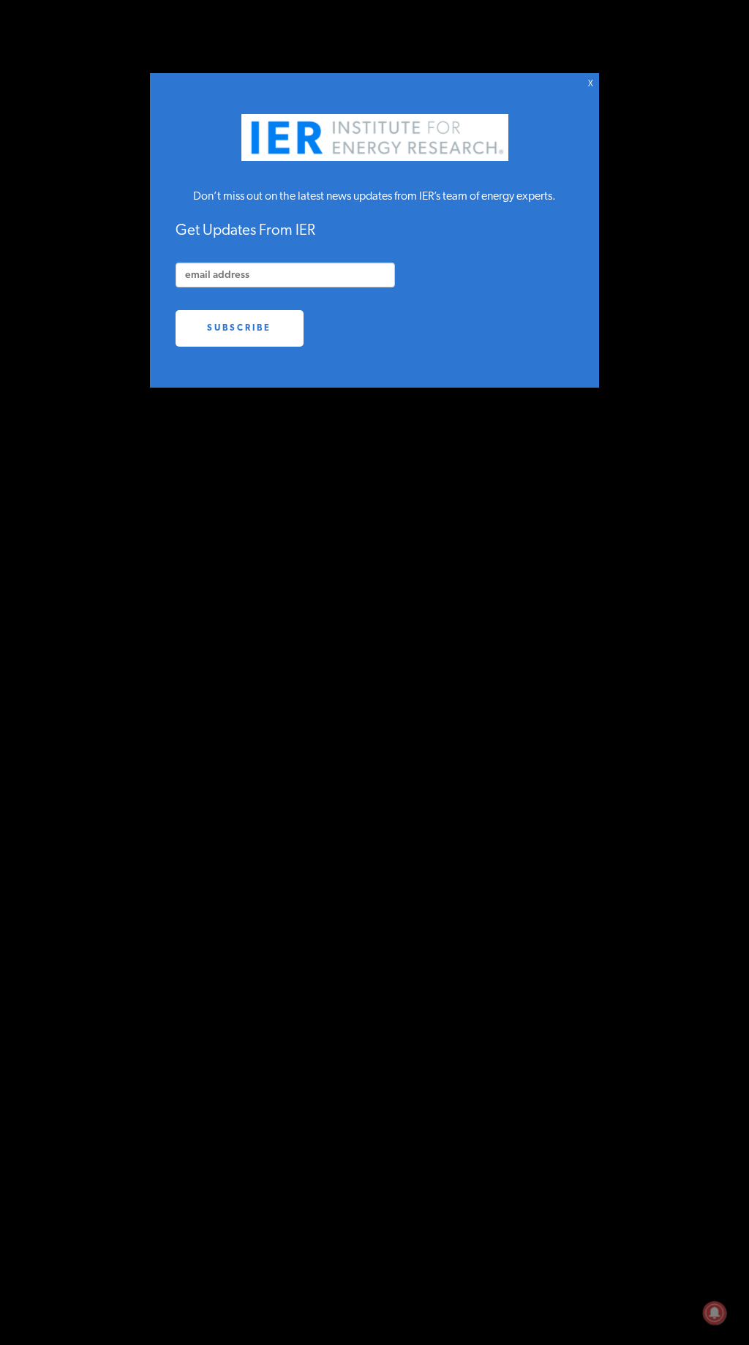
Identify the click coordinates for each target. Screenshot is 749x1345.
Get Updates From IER (245, 230)
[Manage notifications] (714, 1313)
